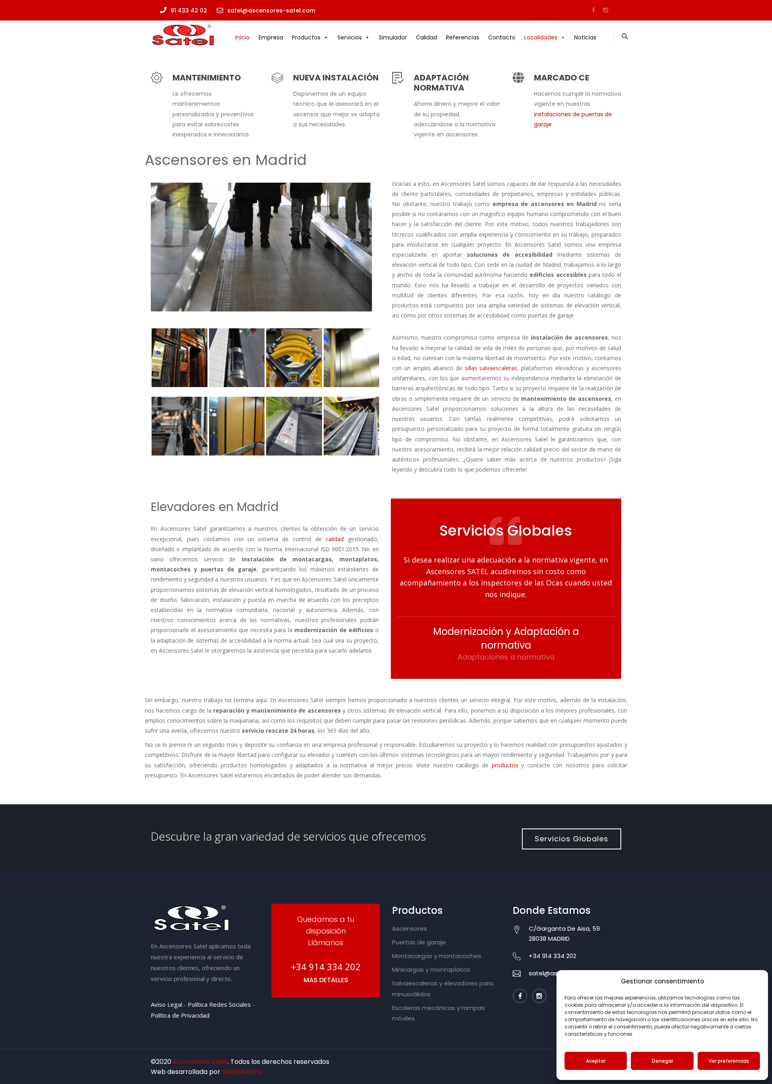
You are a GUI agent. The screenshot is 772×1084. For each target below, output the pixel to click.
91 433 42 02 (188, 10)
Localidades (540, 37)
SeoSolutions (242, 1071)
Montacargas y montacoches (436, 956)
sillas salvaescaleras (491, 368)
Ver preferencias (728, 1060)
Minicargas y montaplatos (431, 969)
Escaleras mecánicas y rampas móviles (438, 1013)
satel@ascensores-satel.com (271, 10)
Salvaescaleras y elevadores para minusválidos (442, 988)
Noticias (585, 37)
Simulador (393, 37)
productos (505, 765)
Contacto (501, 37)
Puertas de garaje (419, 942)
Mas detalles (326, 980)
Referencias (462, 37)
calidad (335, 539)
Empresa (271, 37)
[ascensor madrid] (265, 249)
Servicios (349, 37)
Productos (306, 37)
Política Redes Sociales (219, 1004)
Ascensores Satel (200, 1061)
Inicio (242, 37)
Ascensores (409, 928)
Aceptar (596, 1060)
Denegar (662, 1060)
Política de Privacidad (180, 1015)
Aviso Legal (167, 1004)
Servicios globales (571, 839)
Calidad (426, 37)
